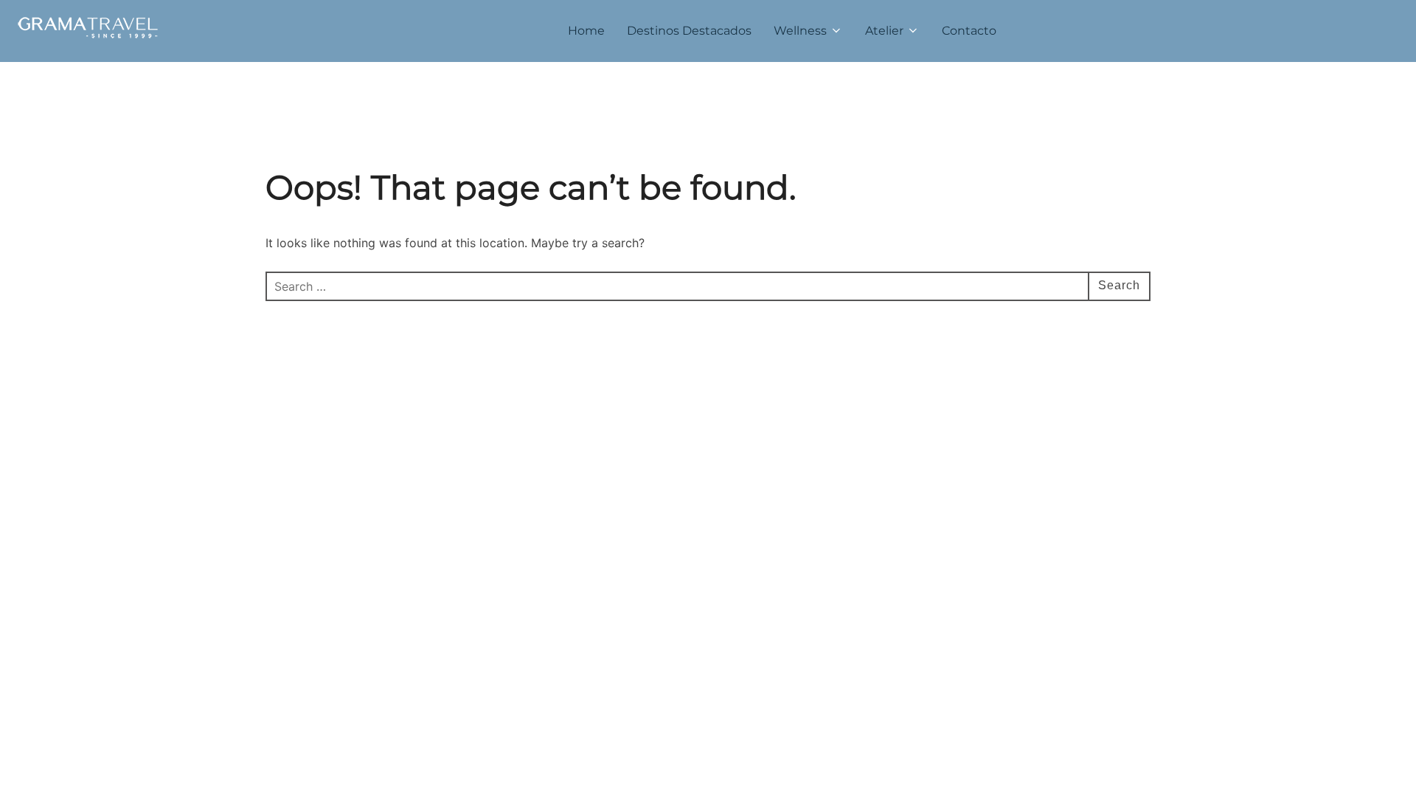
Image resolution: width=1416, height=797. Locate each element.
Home (586, 31)
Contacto (969, 31)
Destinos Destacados (689, 31)
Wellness (800, 31)
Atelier (884, 31)
